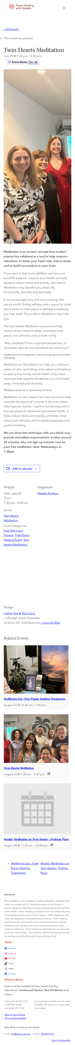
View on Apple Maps (14, 1014)
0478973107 (47, 1033)
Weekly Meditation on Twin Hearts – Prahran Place (36, 839)
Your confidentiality (61, 1040)
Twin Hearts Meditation (19, 768)
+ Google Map (50, 622)
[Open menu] (64, 8)
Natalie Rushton (48, 493)
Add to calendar (22, 468)
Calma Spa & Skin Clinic (19, 613)
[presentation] (36, 669)
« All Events (11, 29)
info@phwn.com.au (20, 1033)
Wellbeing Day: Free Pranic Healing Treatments (35, 699)
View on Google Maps (15, 1018)
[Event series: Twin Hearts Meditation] (49, 774)
